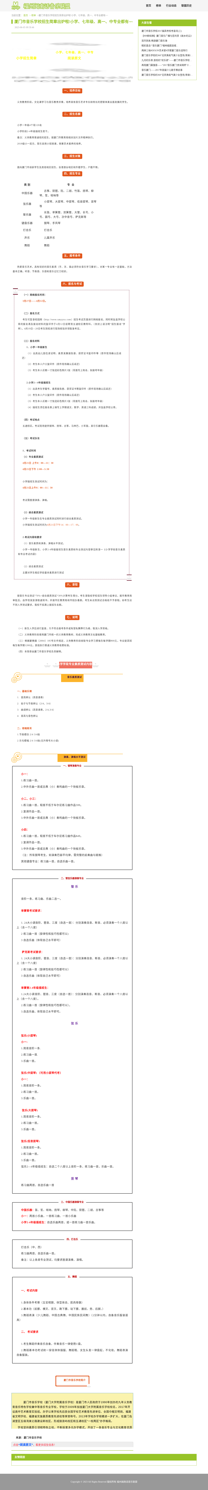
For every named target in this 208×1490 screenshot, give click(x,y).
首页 (148, 5)
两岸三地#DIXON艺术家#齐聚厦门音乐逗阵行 (165, 50)
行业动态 (171, 5)
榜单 (158, 5)
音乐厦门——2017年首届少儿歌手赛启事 (162, 70)
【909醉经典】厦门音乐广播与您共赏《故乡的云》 (167, 36)
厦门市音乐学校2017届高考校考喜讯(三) (162, 31)
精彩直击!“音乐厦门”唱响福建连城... (160, 45)
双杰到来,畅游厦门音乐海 (154, 41)
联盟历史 (186, 5)
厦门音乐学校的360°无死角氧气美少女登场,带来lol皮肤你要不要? (174, 55)
